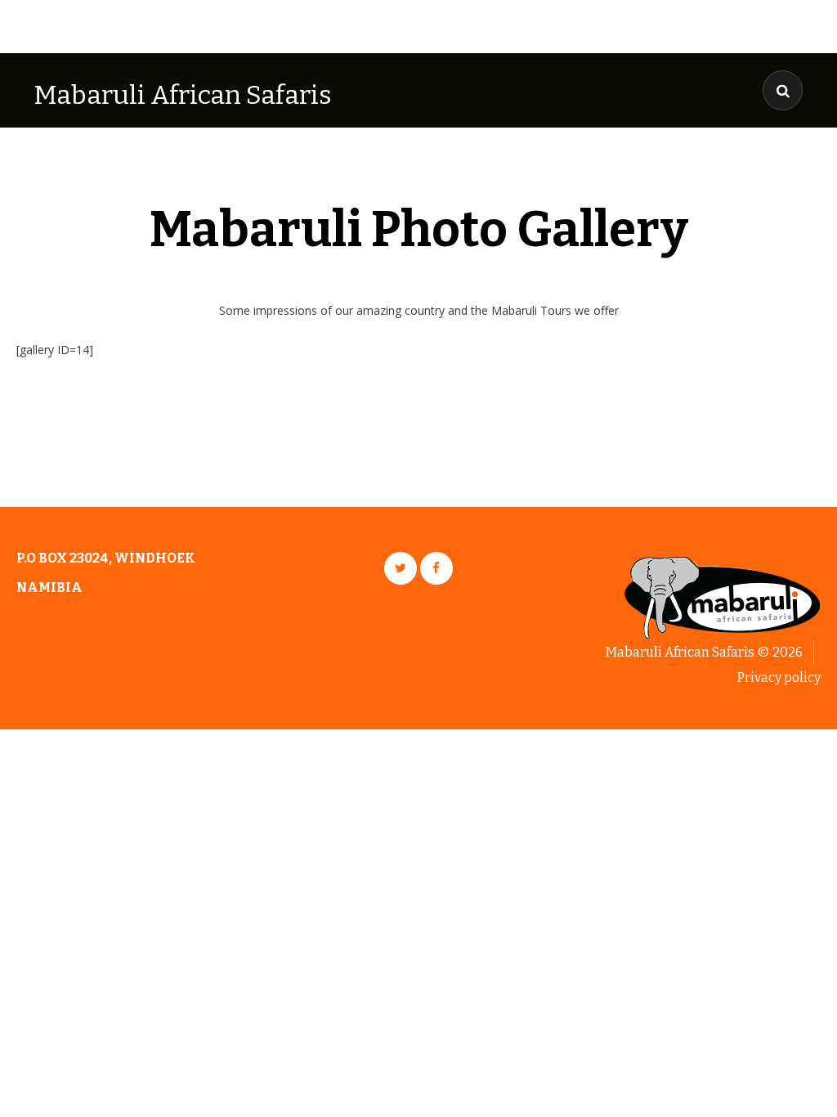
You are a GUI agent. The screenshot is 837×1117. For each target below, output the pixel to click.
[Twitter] (400, 568)
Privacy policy (779, 677)
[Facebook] (436, 568)
